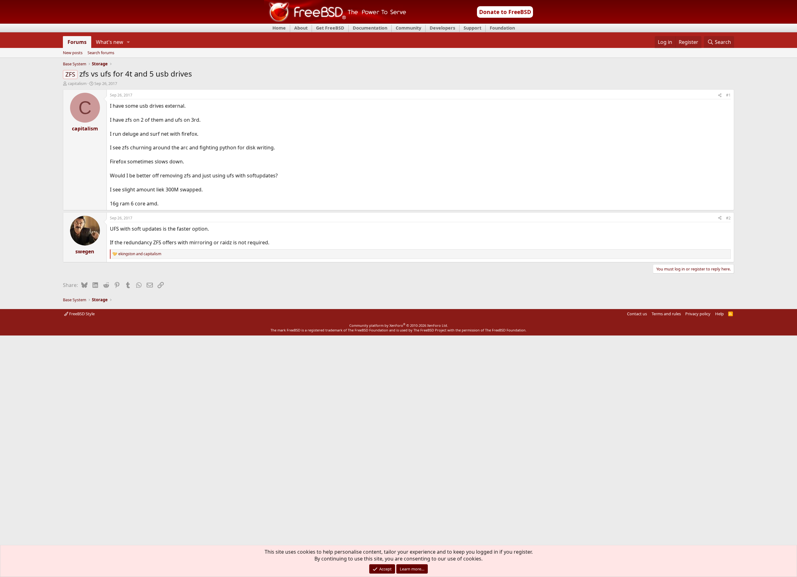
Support (472, 28)
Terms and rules (666, 314)
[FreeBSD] (335, 21)
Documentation (370, 28)
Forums (77, 42)
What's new (109, 42)
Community (408, 28)
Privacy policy (697, 314)
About (301, 28)
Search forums (100, 53)
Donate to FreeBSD (505, 12)
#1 (728, 95)
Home (279, 28)
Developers (442, 28)
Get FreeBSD (330, 28)
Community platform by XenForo (398, 325)
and (139, 253)
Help (719, 314)
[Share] (720, 95)
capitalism (77, 83)
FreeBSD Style (81, 314)
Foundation (502, 28)
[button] (128, 42)
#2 (728, 218)
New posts (73, 53)
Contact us (637, 314)
